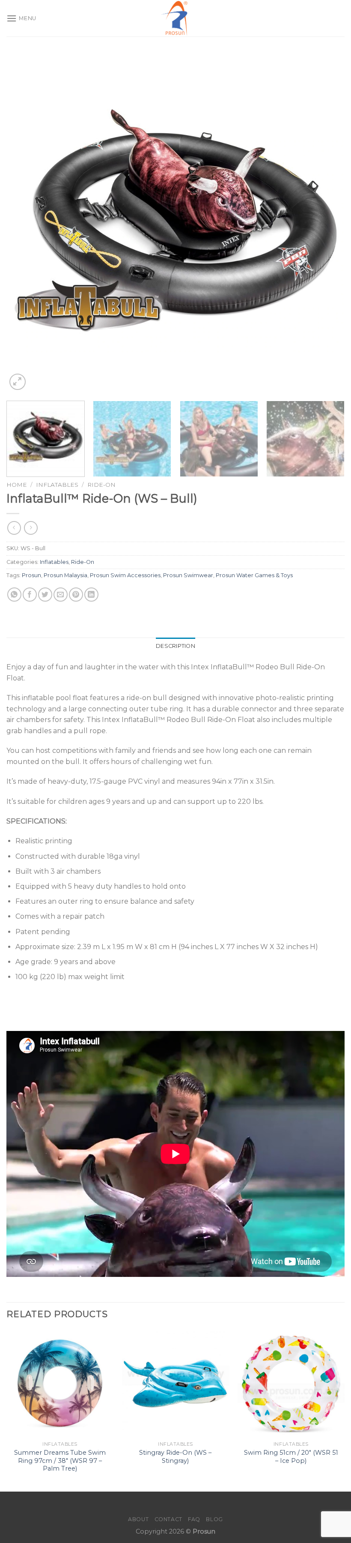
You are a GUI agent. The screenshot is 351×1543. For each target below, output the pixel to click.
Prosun (31, 575)
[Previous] (24, 223)
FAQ (194, 1519)
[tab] (175, 646)
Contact (168, 1519)
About (138, 1519)
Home (16, 484)
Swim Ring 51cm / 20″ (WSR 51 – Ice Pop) (291, 1457)
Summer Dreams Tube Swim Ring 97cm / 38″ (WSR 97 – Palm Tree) (60, 1460)
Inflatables (57, 484)
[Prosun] (175, 18)
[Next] (327, 223)
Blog (214, 1519)
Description (175, 646)
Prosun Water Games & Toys (254, 575)
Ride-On (101, 484)
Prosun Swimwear (188, 575)
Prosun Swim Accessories (125, 575)
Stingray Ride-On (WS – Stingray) (175, 1457)
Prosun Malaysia (65, 575)
